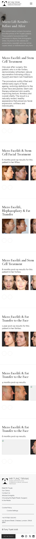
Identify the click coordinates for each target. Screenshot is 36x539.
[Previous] (4, 131)
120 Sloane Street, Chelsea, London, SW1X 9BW (17, 521)
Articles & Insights (8, 495)
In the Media (6, 500)
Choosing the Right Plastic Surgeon (14, 498)
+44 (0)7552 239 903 (9, 517)
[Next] (10, 131)
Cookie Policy (7, 508)
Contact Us (6, 493)
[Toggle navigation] (31, 3)
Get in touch (8, 536)
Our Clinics (6, 490)
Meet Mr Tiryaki (7, 488)
